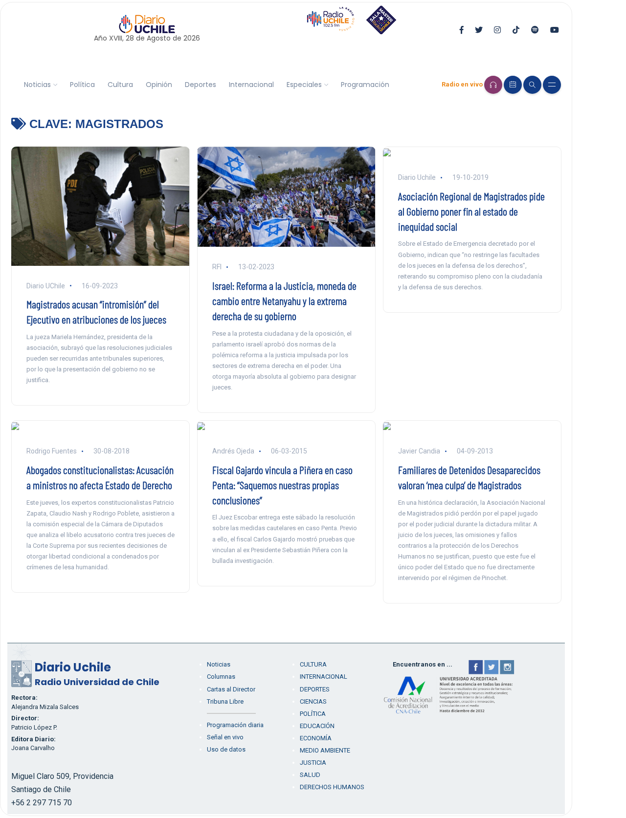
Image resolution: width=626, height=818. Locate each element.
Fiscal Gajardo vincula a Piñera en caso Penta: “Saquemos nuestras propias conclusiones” (282, 484)
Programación (365, 84)
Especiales (304, 84)
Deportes (200, 84)
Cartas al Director (231, 689)
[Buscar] (532, 85)
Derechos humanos (332, 787)
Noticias (37, 84)
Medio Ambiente (325, 750)
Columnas (221, 676)
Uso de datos (226, 749)
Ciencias (313, 701)
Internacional (251, 84)
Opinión (159, 84)
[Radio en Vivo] (493, 85)
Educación (317, 726)
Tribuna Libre (225, 701)
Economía (316, 738)
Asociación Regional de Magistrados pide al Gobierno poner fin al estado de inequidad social (471, 211)
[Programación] (513, 85)
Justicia (313, 762)
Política (82, 84)
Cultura (120, 84)
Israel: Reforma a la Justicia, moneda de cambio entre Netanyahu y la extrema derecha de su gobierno (284, 300)
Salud (310, 774)
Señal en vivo (225, 737)
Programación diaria (235, 725)
